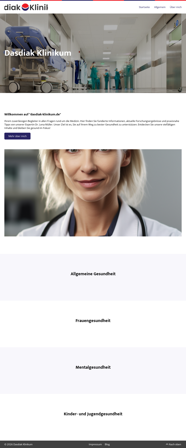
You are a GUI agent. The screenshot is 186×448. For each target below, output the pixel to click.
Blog (107, 444)
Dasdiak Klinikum (23, 444)
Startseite (144, 7)
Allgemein (160, 7)
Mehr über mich (17, 136)
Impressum (95, 444)
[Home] (26, 7)
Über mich (176, 7)
